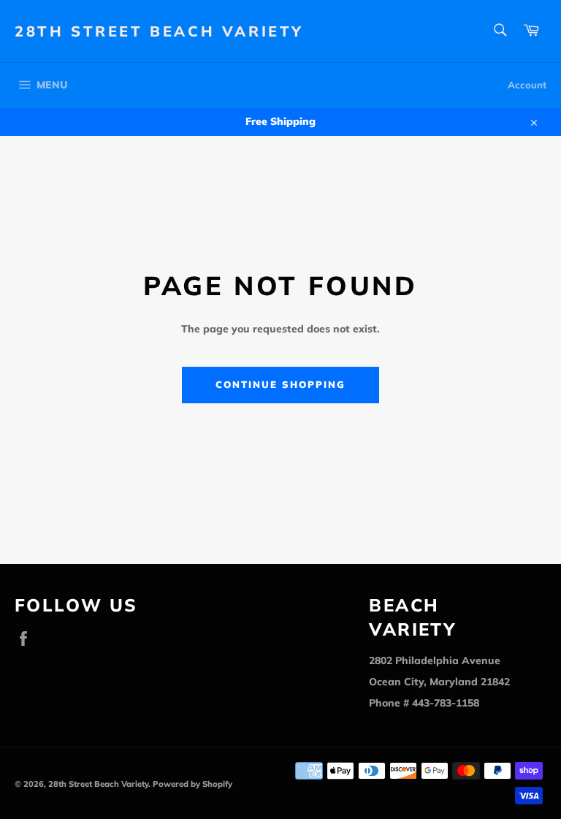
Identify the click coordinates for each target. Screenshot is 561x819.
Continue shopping (280, 384)
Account (527, 85)
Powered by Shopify (192, 784)
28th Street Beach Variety (159, 31)
